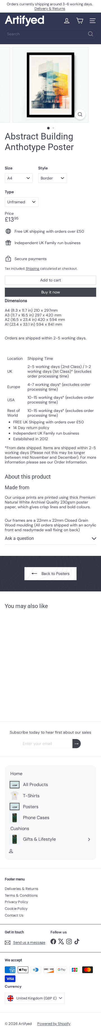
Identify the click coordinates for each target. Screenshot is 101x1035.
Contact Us (14, 915)
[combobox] (50, 34)
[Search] (90, 34)
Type (9, 192)
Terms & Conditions (21, 895)
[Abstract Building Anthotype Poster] (40, 661)
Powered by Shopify (53, 1023)
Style (43, 168)
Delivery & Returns (50, 8)
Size (8, 168)
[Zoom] (80, 114)
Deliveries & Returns (21, 888)
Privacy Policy (16, 901)
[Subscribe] (76, 743)
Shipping (32, 268)
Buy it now (50, 292)
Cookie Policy (16, 908)
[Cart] (79, 21)
